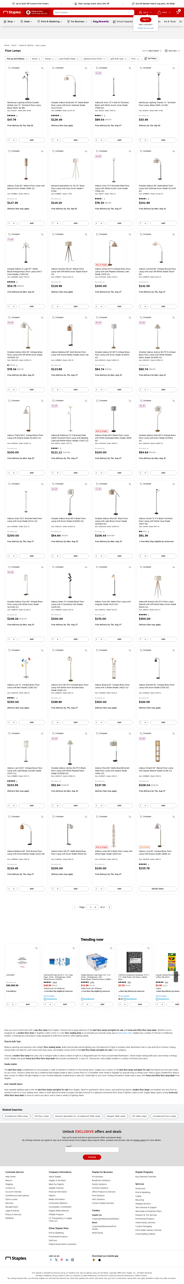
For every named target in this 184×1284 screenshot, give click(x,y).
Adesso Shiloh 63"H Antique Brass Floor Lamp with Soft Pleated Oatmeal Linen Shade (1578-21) (113, 272)
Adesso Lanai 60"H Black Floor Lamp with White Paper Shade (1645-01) (113, 852)
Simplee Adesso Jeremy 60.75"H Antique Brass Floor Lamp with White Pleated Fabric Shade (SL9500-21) (157, 355)
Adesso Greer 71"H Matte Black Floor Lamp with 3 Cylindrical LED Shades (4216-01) (67, 604)
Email (68, 1146)
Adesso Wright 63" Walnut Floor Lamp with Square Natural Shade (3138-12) (156, 769)
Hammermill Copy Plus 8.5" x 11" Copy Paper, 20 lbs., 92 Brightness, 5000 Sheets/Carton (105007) (58, 977)
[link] (30, 3)
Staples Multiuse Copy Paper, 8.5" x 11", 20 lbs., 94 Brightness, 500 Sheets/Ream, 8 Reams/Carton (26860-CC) (96, 977)
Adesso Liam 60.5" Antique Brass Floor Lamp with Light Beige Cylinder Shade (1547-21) (24, 771)
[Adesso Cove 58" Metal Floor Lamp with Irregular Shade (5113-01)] (114, 585)
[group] (22, 976)
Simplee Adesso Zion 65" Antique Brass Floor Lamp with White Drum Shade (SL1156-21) (25, 604)
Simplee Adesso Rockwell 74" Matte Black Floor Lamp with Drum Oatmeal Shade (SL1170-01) (70, 105)
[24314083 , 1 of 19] (22, 962)
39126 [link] (55, 982)
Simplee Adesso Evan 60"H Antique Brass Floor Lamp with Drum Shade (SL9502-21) (157, 438)
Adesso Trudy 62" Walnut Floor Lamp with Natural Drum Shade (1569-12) (26, 187)
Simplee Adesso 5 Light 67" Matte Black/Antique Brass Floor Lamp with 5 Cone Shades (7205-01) (24, 272)
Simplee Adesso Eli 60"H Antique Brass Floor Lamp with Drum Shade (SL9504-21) (112, 355)
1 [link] (60, 116)
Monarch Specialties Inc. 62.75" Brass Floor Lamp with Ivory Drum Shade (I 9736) (68, 188)
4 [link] (148, 532)
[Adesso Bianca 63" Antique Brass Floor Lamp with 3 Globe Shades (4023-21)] (114, 668)
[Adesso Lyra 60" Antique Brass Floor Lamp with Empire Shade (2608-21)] (158, 834)
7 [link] (104, 199)
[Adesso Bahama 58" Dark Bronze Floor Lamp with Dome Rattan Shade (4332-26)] (70, 335)
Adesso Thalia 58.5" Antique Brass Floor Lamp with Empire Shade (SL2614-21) (25, 436)
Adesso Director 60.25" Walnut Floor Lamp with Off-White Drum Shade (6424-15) (69, 272)
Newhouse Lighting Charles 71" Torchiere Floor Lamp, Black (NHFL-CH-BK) (157, 104)
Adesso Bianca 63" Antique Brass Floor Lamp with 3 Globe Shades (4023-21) (112, 686)
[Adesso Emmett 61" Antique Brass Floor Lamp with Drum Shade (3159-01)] (158, 668)
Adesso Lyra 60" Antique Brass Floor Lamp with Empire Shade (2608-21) (155, 852)
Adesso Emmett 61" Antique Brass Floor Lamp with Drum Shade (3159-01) (157, 686)
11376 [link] (92, 982)
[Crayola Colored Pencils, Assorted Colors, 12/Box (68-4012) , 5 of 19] (172, 962)
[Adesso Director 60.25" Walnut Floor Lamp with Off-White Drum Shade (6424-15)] (70, 252)
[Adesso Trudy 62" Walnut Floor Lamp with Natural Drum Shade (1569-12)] (26, 169)
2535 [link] (129, 982)
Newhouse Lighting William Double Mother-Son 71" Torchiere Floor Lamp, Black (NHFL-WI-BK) (24, 105)
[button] (131, 12)
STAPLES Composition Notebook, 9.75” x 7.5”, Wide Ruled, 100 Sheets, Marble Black (133, 977)
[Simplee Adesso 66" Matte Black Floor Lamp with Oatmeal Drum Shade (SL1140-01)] (158, 169)
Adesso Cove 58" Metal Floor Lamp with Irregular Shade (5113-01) (113, 603)
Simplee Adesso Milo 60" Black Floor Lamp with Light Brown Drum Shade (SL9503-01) (111, 521)
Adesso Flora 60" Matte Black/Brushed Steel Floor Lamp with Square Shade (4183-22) (112, 771)
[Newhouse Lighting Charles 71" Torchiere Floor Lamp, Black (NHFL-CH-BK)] (158, 86)
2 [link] (16, 116)
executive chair (125, 1033)
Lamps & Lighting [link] (26, 45)
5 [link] (60, 448)
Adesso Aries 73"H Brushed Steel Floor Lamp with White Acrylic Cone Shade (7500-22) (112, 188)
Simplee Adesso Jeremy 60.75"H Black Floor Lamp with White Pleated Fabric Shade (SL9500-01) (68, 771)
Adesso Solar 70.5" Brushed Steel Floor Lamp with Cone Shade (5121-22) (24, 520)
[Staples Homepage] (12, 12)
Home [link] (6, 45)
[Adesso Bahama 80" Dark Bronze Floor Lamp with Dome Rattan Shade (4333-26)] (26, 834)
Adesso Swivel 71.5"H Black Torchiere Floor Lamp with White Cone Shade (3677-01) (155, 521)
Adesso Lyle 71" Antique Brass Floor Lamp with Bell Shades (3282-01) (23, 686)
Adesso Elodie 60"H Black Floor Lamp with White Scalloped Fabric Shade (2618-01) (113, 438)
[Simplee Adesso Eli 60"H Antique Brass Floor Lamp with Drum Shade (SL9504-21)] (114, 335)
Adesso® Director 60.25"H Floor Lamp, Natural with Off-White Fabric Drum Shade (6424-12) (157, 604)
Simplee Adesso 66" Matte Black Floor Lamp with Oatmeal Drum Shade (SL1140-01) (157, 188)
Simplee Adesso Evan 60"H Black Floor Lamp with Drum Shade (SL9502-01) (68, 520)
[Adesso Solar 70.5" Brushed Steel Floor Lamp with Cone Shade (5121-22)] (26, 502)
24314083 (10, 975)
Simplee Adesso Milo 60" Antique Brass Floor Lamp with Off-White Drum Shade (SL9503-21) (25, 355)
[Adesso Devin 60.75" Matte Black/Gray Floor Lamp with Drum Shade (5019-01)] (70, 834)
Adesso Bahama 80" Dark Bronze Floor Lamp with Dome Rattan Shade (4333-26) (26, 852)
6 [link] (104, 116)
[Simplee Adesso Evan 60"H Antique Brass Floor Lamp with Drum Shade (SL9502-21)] (158, 418)
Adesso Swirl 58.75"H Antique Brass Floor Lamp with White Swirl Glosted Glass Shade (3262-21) (69, 688)
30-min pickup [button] (49, 996)
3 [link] (16, 282)
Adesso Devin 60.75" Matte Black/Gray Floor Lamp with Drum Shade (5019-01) (69, 852)
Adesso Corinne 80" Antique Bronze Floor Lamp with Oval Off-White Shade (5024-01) (157, 272)
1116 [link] (166, 982)
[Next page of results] (109, 907)
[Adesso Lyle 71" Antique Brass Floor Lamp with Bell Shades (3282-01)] (26, 668)
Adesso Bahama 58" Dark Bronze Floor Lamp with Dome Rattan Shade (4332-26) (70, 353)
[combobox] (93, 12)
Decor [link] (14, 45)
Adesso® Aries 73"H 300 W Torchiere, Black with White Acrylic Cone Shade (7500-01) (112, 105)
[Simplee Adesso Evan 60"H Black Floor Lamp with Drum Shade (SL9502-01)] (70, 502)
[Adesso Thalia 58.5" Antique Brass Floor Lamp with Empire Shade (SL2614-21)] (26, 418)
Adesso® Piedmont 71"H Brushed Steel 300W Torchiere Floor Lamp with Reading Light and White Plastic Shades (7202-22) (69, 438)
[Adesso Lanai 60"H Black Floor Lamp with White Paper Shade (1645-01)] (114, 834)
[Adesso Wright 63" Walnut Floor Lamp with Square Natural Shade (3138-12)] (158, 751)
